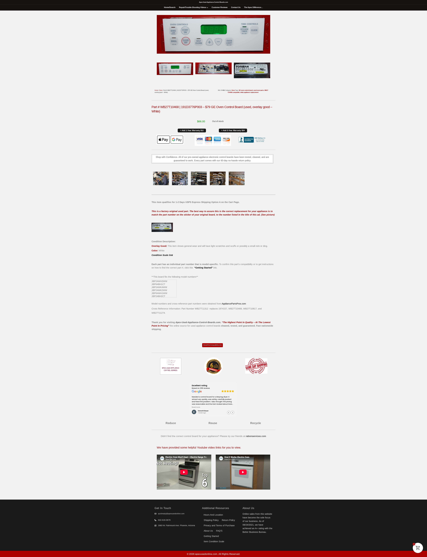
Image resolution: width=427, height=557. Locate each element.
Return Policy (228, 520)
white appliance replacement (249, 92)
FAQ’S (219, 531)
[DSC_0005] (180, 178)
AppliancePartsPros (231, 303)
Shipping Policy (211, 520)
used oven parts (259, 90)
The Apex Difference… (253, 7)
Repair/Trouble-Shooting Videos (192, 7)
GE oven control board (246, 90)
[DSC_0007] (217, 178)
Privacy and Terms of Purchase (219, 525)
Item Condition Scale (214, 541)
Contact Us (236, 7)
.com (243, 303)
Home (156, 90)
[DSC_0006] (236, 178)
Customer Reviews (220, 7)
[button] (232, 412)
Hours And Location (213, 515)
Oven (160, 90)
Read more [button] (196, 407)
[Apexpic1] (161, 178)
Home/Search (169, 7)
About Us (208, 531)
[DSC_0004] (198, 178)
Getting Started (211, 536)
